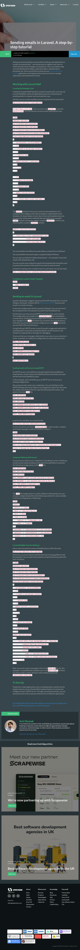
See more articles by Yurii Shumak (32, 734)
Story (28, 893)
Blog (51, 893)
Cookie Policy (54, 904)
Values (28, 897)
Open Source (42, 900)
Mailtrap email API (47, 303)
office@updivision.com (15, 903)
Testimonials (30, 904)
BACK (7, 54)
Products (41, 895)
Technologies (42, 897)
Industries (41, 902)
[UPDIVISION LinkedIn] (10, 895)
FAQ (51, 897)
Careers (28, 907)
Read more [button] (12, 805)
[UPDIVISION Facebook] (14, 895)
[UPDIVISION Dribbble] (19, 895)
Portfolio (29, 900)
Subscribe (74, 54)
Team (28, 895)
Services (40, 893)
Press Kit (29, 902)
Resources (53, 895)
